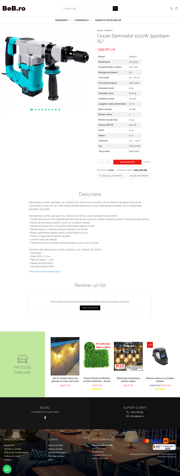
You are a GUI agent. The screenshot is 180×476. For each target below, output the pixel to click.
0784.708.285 (136, 412)
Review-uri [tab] (90, 285)
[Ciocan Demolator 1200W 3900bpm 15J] (45, 69)
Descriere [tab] (90, 194)
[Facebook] (45, 417)
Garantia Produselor (57, 452)
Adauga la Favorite (112, 176)
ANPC (50, 460)
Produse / (108, 30)
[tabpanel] (45, 69)
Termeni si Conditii (12, 449)
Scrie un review (90, 308)
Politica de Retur (55, 449)
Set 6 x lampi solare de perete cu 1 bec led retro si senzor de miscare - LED (65, 380)
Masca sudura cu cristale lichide (160, 380)
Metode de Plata (55, 445)
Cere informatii (140, 176)
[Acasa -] (16, 8)
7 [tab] (52, 110)
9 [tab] (59, 110)
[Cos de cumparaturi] (176, 8)
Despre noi (9, 445)
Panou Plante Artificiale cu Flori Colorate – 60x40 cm (97, 380)
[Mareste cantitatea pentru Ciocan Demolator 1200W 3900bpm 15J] (108, 162)
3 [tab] (39, 110)
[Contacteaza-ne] (171, 8)
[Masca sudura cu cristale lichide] (160, 356)
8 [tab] (56, 110)
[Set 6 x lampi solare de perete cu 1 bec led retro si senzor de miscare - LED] (65, 356)
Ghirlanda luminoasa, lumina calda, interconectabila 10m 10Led (128, 380)
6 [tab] (49, 110)
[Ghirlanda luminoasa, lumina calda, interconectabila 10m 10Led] (128, 356)
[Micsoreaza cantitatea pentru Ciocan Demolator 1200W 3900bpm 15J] (99, 162)
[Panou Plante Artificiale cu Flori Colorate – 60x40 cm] (96, 356)
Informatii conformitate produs (45, 271)
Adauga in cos (127, 162)
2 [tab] (36, 110)
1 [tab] (31, 110)
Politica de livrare (12, 456)
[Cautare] (115, 8)
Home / (100, 30)
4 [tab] (42, 110)
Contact (7, 460)
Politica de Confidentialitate (16, 452)
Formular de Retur (56, 456)
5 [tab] (46, 110)
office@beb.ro (136, 416)
